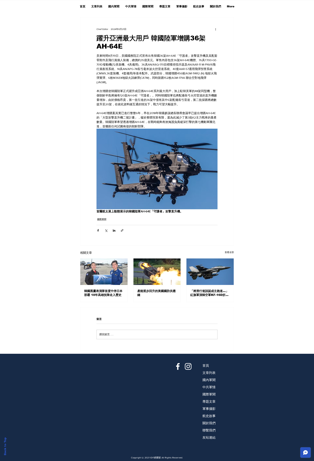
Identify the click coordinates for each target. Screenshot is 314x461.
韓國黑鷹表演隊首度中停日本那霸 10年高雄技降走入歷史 (103, 293)
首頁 (205, 365)
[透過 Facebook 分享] (98, 230)
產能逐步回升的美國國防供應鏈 (156, 293)
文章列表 (209, 373)
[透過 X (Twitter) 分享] (106, 230)
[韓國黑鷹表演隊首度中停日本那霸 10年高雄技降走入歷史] (104, 271)
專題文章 (209, 401)
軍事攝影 (209, 408)
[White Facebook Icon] (177, 366)
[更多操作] (216, 29)
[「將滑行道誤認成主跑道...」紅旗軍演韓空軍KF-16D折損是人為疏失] (210, 271)
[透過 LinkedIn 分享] (114, 230)
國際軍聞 (101, 219)
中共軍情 (209, 387)
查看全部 (229, 252)
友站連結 (209, 437)
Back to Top (5, 446)
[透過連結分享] (122, 230)
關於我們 (209, 423)
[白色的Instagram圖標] (188, 366)
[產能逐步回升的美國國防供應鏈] (157, 271)
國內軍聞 (209, 380)
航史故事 (209, 416)
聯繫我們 (209, 430)
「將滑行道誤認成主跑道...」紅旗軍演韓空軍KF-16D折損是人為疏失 (209, 293)
